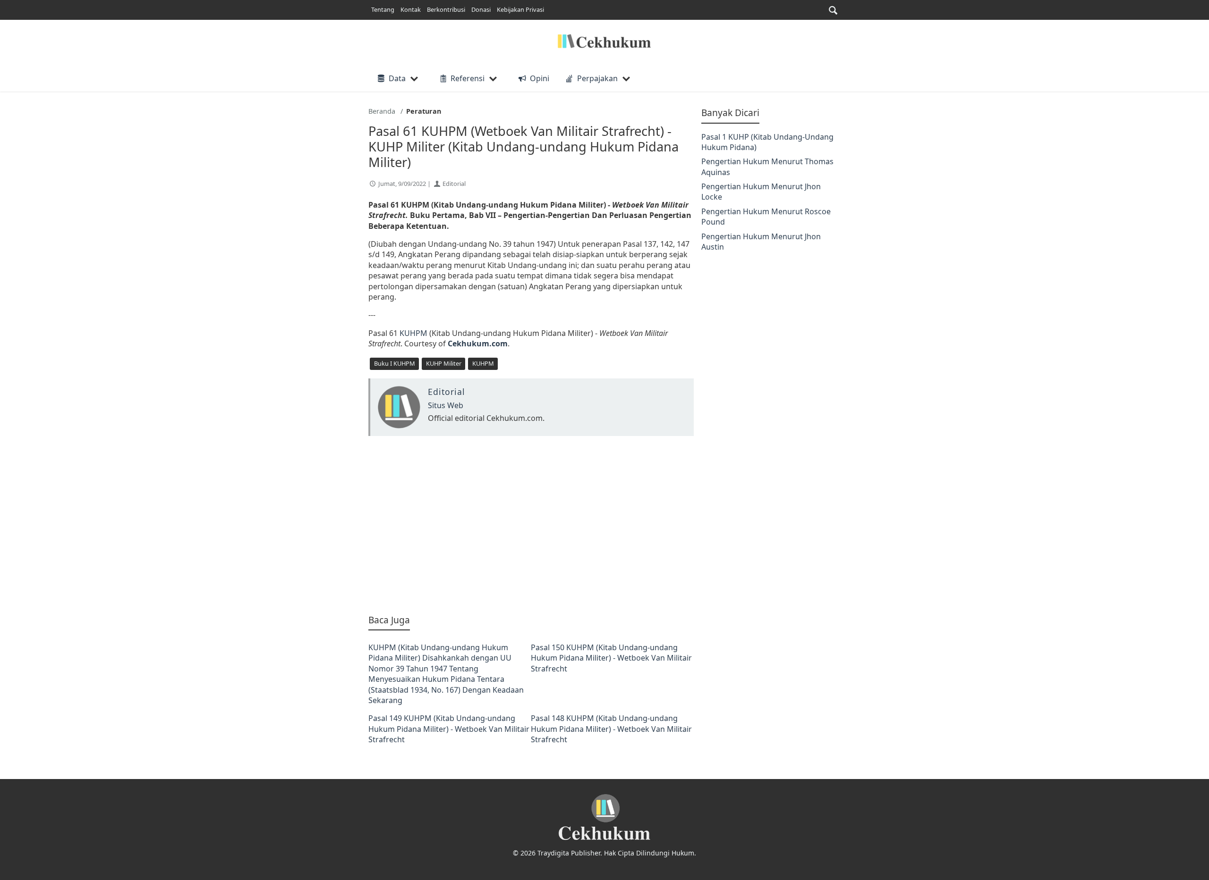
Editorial (454, 183)
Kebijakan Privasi (520, 9)
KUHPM (414, 333)
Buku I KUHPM (394, 363)
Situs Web (445, 405)
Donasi (481, 9)
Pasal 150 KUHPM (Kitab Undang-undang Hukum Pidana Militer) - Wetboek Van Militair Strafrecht (611, 658)
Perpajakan (597, 78)
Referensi (468, 78)
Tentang (382, 9)
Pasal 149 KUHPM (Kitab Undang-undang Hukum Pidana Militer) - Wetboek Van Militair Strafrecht (448, 729)
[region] (531, 525)
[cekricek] (604, 817)
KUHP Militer (443, 363)
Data (397, 78)
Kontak (410, 9)
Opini (539, 78)
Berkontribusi (446, 9)
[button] (833, 10)
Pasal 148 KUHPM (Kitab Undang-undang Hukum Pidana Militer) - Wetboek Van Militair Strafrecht (611, 729)
